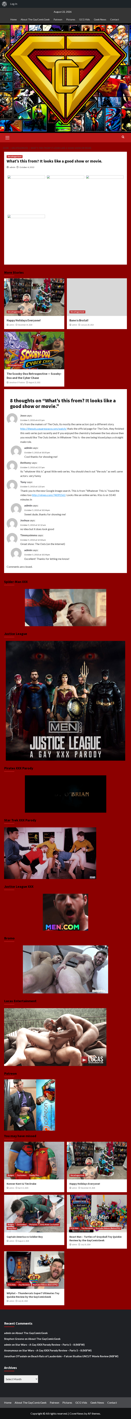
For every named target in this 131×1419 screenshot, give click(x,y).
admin (12, 167)
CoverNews (77, 1413)
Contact (114, 19)
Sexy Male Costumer (49, 1224)
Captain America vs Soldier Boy (25, 1236)
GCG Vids (84, 19)
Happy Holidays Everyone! (24, 320)
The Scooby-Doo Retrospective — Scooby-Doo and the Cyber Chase (34, 376)
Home (13, 19)
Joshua (24, 520)
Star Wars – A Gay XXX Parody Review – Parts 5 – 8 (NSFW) (50, 1344)
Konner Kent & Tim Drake (21, 1183)
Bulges (11, 1175)
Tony (23, 482)
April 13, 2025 (23, 1188)
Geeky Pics (34, 1175)
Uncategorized (14, 156)
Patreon (58, 19)
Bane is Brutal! (78, 320)
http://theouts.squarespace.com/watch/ (43, 428)
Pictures (70, 19)
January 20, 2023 (87, 325)
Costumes (21, 1175)
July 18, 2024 (23, 1301)
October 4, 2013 (26, 167)
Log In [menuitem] (13, 3)
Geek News (100, 19)
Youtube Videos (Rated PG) (108, 1228)
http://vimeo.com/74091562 (49, 495)
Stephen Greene (14, 1338)
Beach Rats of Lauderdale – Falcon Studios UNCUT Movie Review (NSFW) (74, 1356)
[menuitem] (4, 4)
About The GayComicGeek (35, 19)
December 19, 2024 (25, 325)
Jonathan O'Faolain (17, 382)
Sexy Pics (12, 1228)
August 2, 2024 (23, 1241)
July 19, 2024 (85, 1244)
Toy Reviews (87, 1228)
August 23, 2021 (34, 382)
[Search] (123, 137)
